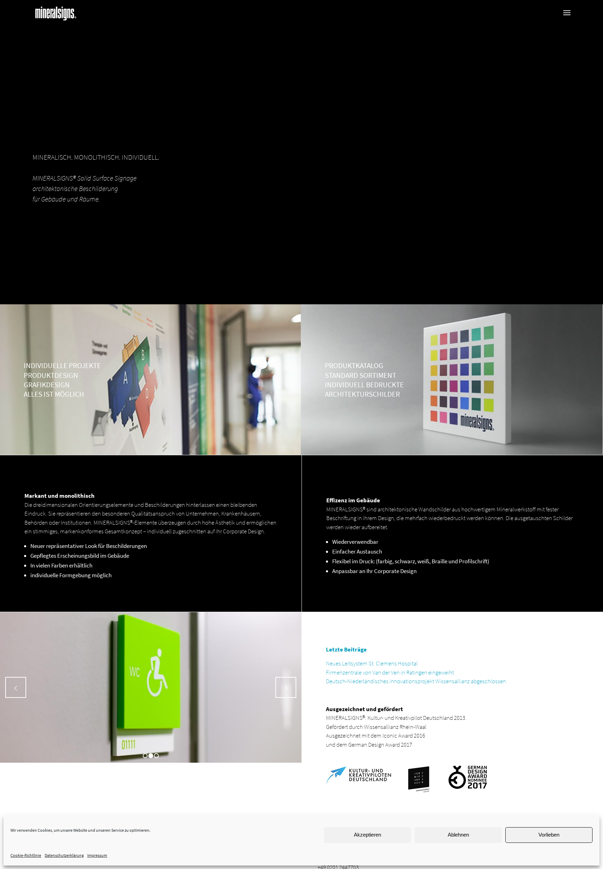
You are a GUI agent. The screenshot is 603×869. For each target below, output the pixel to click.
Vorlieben (548, 835)
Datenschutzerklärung (64, 855)
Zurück (15, 687)
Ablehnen (458, 835)
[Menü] (567, 13)
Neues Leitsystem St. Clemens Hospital (372, 663)
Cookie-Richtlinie (25, 855)
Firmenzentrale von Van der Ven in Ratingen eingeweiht (390, 672)
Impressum (97, 855)
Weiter (285, 687)
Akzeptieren (367, 835)
